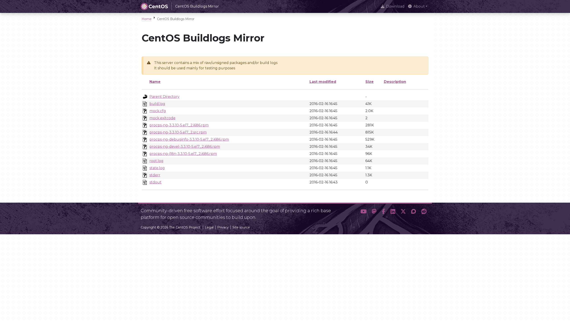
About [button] (419, 6)
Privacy (223, 227)
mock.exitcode (162, 118)
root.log (156, 161)
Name (155, 82)
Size (369, 82)
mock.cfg (157, 111)
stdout (155, 182)
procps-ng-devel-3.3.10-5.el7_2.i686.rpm (184, 146)
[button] (363, 212)
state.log (157, 168)
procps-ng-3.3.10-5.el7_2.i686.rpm (179, 125)
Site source (241, 227)
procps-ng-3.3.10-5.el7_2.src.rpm (178, 132)
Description (395, 82)
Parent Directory (164, 97)
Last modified (322, 82)
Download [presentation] (395, 6)
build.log (157, 104)
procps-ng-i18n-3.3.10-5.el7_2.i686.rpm (183, 154)
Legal (209, 227)
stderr (154, 175)
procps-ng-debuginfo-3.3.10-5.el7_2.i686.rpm (189, 139)
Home (147, 19)
